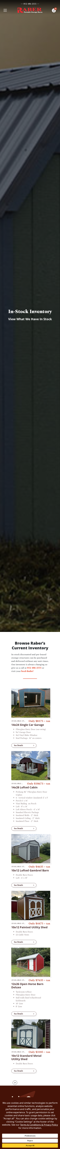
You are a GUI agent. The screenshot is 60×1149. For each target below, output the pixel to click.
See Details (18, 745)
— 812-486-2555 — (30, 3)
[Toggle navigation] (5, 10)
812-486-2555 (34, 668)
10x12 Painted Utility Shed (29, 927)
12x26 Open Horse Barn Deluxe (27, 985)
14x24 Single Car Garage (27, 725)
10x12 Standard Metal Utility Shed (26, 1057)
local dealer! (27, 671)
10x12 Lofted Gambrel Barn (30, 870)
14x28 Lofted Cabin (24, 787)
